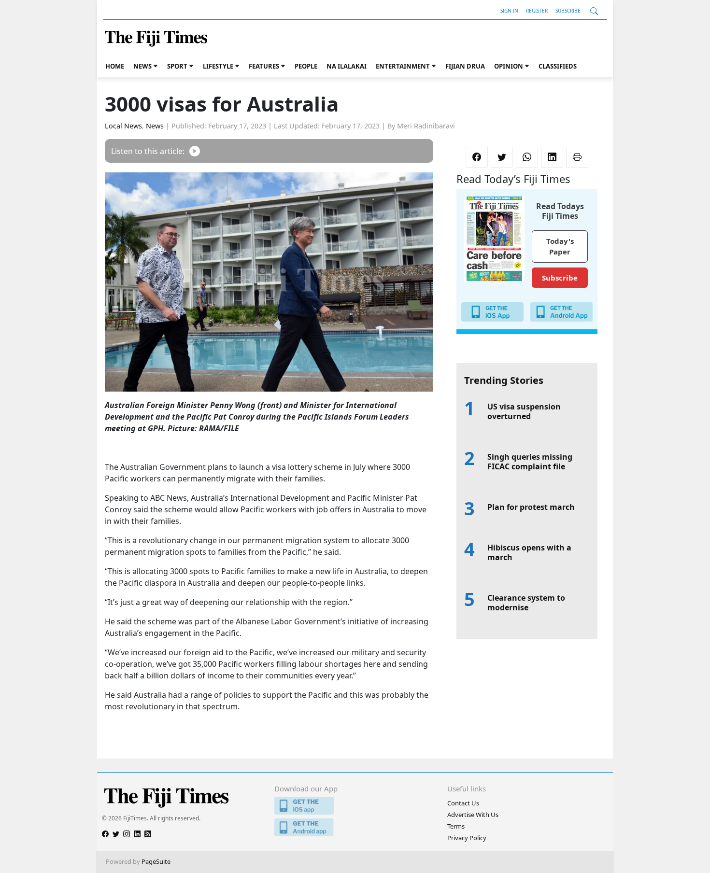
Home (114, 66)
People (306, 66)
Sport (177, 66)
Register (537, 10)
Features (264, 66)
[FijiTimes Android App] (354, 827)
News (142, 66)
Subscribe (568, 10)
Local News (123, 125)
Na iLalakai (347, 66)
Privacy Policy (466, 837)
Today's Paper (560, 246)
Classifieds (558, 66)
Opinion (508, 66)
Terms (456, 826)
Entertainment (403, 66)
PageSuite (156, 861)
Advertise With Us (472, 814)
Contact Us (463, 803)
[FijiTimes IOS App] (354, 806)
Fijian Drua (465, 66)
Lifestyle (218, 66)
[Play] (194, 151)
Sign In (509, 10)
